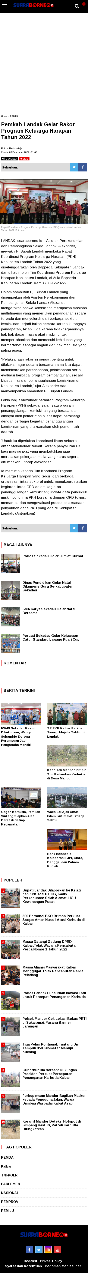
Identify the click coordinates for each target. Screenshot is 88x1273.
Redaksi (30, 1261)
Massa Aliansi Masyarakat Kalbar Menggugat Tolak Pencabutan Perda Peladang (52, 971)
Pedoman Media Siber (63, 1266)
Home (4, 116)
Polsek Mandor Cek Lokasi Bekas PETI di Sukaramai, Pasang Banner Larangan (54, 1022)
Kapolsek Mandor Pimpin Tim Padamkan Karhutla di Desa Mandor (66, 774)
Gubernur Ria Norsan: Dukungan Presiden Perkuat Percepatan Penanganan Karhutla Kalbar (49, 1073)
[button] (84, 2)
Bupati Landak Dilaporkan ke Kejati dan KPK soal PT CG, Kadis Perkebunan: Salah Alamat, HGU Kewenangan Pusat (51, 896)
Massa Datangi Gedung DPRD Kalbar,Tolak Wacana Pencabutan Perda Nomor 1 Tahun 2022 (50, 945)
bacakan (11, 158)
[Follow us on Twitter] (39, 1249)
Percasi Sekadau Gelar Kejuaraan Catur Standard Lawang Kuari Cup (50, 637)
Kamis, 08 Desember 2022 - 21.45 (19, 152)
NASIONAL (10, 1193)
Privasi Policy (51, 1261)
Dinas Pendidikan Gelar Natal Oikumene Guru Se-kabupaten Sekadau (47, 586)
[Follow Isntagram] (48, 1249)
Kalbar (6, 1166)
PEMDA (14, 116)
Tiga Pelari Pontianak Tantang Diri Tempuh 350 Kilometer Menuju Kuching (50, 1048)
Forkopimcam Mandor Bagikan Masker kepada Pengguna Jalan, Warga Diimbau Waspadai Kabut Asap (54, 1099)
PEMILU (7, 1211)
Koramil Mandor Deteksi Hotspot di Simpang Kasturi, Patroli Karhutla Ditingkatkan (51, 1125)
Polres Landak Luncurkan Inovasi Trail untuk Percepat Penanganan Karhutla (54, 995)
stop (25, 158)
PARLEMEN (10, 1184)
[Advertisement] (44, 65)
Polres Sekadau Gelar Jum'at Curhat (52, 556)
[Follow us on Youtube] (57, 1249)
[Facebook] (82, 167)
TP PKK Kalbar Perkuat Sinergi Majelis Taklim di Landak (66, 732)
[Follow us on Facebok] (29, 1249)
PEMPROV (9, 1202)
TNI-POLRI (9, 1175)
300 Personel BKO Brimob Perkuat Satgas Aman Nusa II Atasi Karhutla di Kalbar (53, 919)
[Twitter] (74, 167)
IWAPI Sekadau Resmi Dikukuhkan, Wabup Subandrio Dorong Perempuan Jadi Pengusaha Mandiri (18, 736)
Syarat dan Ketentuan (23, 1266)
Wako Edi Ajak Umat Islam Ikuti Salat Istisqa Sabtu (66, 816)
